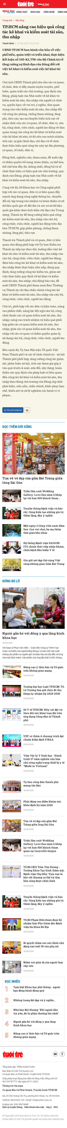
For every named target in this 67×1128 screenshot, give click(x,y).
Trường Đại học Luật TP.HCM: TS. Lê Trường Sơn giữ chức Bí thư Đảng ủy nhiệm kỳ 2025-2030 (44, 690)
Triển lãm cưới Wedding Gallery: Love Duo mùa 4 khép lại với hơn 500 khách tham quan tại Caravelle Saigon (42, 495)
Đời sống (20, 20)
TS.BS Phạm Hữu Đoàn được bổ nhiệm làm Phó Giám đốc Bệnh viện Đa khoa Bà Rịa (42, 923)
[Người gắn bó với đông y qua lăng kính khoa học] (33, 608)
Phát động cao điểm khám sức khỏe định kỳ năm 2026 (42, 803)
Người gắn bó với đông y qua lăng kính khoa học (33, 635)
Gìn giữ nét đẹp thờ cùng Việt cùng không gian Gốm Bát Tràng (43, 562)
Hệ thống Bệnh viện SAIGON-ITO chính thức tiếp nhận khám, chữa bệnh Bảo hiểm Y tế (43, 546)
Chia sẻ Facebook (14, 410)
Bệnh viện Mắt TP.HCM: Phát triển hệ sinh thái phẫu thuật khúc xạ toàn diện (41, 1074)
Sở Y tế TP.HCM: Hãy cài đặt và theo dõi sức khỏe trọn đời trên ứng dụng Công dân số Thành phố (42, 715)
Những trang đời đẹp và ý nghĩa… (34, 1119)
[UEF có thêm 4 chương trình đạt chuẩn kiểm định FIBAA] (11, 740)
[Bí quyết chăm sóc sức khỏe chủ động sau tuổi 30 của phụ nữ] (11, 947)
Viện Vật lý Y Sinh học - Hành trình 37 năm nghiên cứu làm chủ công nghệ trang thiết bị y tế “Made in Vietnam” (43, 761)
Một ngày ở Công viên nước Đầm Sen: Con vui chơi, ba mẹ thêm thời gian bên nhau (44, 529)
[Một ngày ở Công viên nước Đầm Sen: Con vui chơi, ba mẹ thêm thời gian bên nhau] (11, 530)
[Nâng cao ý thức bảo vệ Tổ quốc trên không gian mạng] (11, 672)
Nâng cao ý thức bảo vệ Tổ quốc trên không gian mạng (43, 669)
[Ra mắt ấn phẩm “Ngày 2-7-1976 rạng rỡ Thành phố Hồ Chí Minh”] (11, 1006)
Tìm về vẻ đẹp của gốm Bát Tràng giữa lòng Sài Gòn (32, 480)
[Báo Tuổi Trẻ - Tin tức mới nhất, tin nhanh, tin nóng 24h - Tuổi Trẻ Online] (25, 4)
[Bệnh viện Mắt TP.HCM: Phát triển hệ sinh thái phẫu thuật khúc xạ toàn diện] (11, 1075)
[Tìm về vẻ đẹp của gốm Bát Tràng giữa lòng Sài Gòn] (33, 453)
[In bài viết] (27, 410)
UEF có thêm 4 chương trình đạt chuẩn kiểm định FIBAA (43, 737)
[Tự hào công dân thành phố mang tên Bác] (11, 786)
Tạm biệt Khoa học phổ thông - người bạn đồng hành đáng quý (36, 1108)
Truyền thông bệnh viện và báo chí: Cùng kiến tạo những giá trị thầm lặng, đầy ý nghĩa (43, 512)
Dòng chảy (21, 12)
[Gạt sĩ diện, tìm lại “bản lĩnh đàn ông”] (11, 986)
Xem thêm (33, 1089)
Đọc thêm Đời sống (17, 427)
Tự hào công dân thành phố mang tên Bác (40, 783)
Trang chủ (7, 20)
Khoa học (35, 12)
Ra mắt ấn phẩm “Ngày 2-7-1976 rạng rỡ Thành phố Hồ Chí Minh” (44, 1003)
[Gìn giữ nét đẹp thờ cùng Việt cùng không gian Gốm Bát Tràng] (11, 565)
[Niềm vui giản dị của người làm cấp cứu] (11, 967)
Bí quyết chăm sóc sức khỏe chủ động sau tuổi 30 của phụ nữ (43, 944)
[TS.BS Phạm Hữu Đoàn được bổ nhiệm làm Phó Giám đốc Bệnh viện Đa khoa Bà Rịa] (11, 924)
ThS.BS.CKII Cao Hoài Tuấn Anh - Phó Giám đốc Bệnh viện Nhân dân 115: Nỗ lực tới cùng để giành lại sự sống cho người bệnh (44, 1026)
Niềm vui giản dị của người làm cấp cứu (43, 964)
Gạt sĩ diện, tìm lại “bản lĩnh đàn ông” (43, 983)
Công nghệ (49, 12)
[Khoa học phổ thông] (42, 4)
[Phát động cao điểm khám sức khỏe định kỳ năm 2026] (11, 806)
